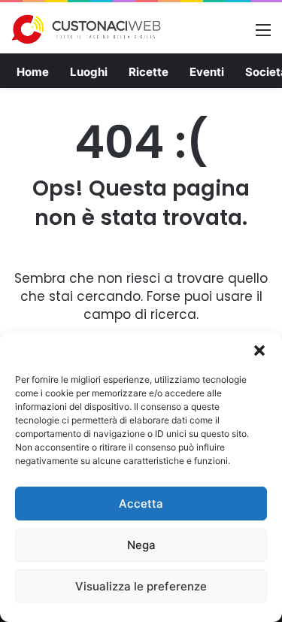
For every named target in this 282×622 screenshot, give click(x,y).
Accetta (141, 503)
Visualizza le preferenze (141, 586)
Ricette (148, 72)
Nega (141, 545)
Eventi (207, 72)
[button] (259, 350)
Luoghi (89, 72)
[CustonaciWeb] (86, 29)
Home (33, 72)
